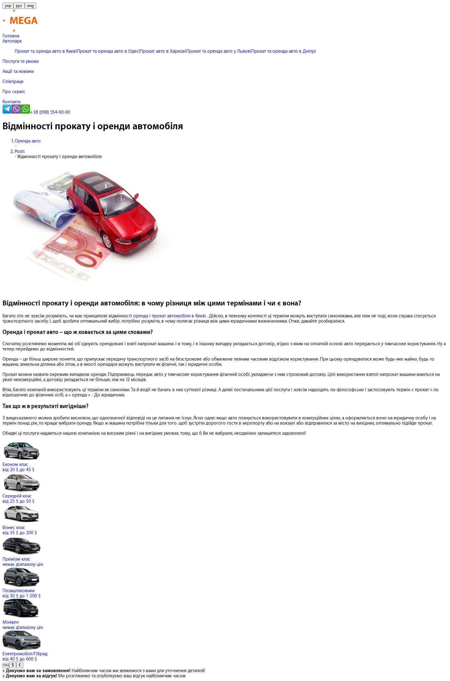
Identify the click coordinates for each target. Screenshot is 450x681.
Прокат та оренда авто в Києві (46, 51)
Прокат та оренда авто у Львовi (218, 51)
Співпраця (12, 81)
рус (19, 5)
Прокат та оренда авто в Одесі (108, 51)
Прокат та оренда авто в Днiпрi (283, 51)
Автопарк (12, 41)
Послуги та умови (20, 61)
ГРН (6, 665)
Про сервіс (13, 91)
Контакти (11, 101)
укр (8, 5)
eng (30, 5)
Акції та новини (18, 71)
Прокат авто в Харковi (163, 51)
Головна (10, 36)
